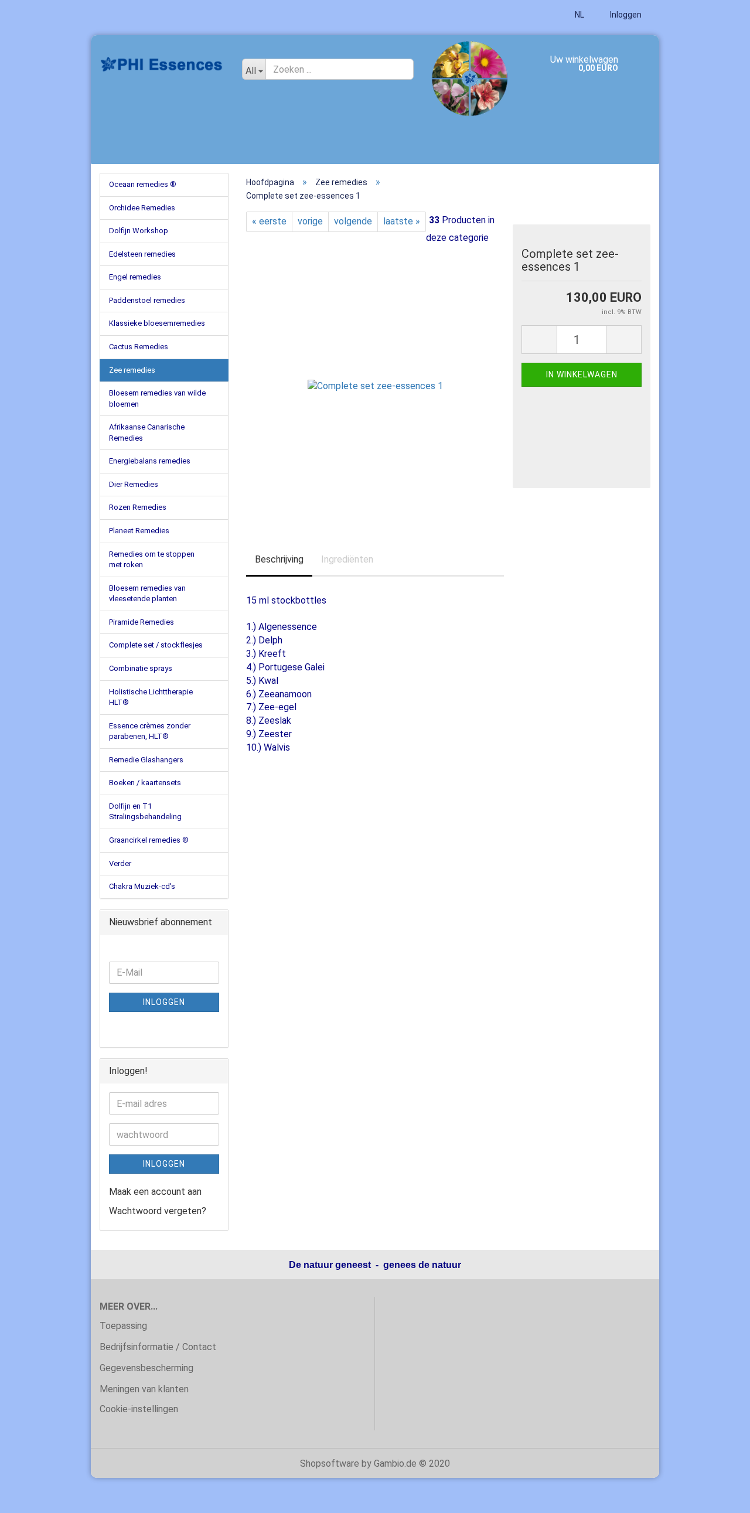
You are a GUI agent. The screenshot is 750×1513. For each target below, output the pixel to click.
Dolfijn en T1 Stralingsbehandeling (145, 812)
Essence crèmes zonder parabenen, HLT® (149, 731)
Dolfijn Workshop (138, 230)
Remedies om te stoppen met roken (152, 560)
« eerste (269, 221)
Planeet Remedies (139, 530)
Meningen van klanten (144, 1389)
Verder (120, 863)
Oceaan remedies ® (142, 184)
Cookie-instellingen (139, 1409)
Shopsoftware (329, 1463)
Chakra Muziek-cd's (142, 886)
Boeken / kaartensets (145, 782)
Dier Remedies (133, 484)
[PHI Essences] (162, 64)
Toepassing (123, 1325)
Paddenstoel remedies (147, 300)
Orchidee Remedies (142, 207)
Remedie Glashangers (146, 759)
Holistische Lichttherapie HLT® (151, 697)
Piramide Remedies (141, 622)
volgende (353, 221)
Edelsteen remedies (142, 254)
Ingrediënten (347, 559)
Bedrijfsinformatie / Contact (158, 1346)
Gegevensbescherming (146, 1368)
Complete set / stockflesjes (156, 644)
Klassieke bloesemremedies (157, 323)
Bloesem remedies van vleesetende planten (147, 594)
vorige (310, 221)
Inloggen (625, 14)
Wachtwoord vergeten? (157, 1210)
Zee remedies (132, 370)
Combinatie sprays (140, 668)
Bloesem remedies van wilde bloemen (157, 398)
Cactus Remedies (138, 346)
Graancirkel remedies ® (149, 840)
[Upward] (717, 1495)
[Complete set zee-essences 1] (375, 377)
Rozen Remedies (137, 507)
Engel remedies (135, 276)
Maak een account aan (155, 1191)
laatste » (401, 221)
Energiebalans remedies (149, 460)
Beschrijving (279, 559)
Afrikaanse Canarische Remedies (147, 432)
